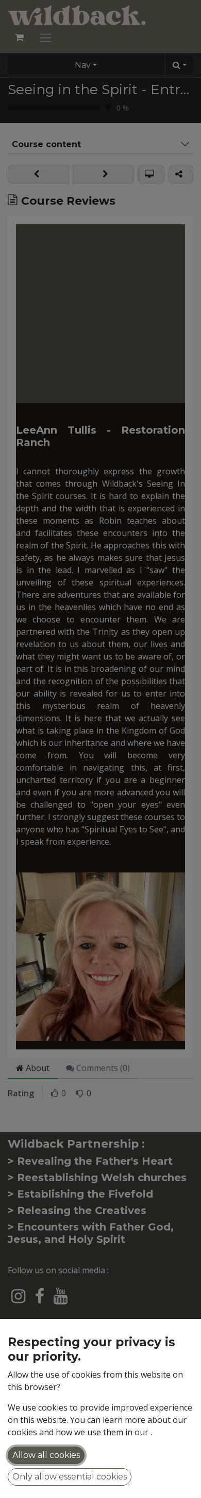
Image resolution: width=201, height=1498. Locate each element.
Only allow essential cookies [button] (69, 1477)
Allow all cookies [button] (46, 1455)
